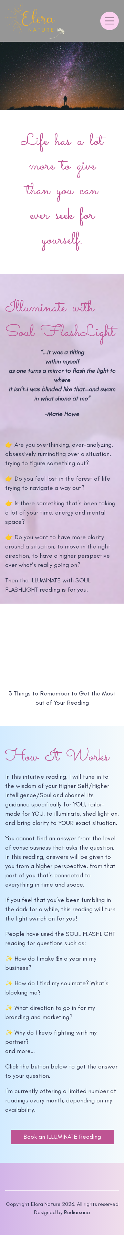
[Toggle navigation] (109, 21)
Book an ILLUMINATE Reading (62, 1136)
